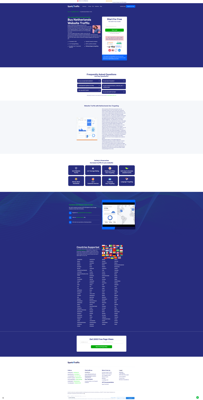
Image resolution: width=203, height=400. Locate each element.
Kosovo (103, 290)
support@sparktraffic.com (111, 95)
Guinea (103, 281)
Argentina (92, 261)
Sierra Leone (116, 311)
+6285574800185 (78, 379)
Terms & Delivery (122, 376)
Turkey (78, 320)
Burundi (78, 268)
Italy (78, 288)
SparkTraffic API (105, 384)
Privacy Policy (121, 378)
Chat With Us (87, 372)
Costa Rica (79, 272)
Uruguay (116, 322)
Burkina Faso (117, 266)
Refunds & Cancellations (124, 379)
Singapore (79, 313)
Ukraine (116, 320)
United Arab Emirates (81, 322)
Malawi (103, 295)
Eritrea (115, 275)
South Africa (92, 259)
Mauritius (104, 297)
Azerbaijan (92, 263)
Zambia (78, 326)
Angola (78, 261)
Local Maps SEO (105, 380)
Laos (91, 291)
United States (105, 322)
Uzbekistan (79, 324)
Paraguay (104, 306)
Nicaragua (104, 302)
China (78, 284)
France (115, 277)
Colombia (116, 270)
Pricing (89, 6)
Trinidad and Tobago (106, 318)
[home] (74, 6)
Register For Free (130, 6)
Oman (103, 304)
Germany (104, 279)
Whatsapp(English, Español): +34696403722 (90, 376)
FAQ (93, 6)
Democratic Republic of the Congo (82, 274)
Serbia (103, 311)
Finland (103, 277)
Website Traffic (105, 376)
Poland (91, 308)
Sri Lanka (104, 315)
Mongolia (91, 299)
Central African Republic (82, 270)
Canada (116, 268)
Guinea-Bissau (117, 281)
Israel (115, 286)
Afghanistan (79, 259)
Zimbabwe (92, 326)
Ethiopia (91, 277)
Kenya (91, 290)
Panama (78, 306)
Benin (91, 264)
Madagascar (92, 295)
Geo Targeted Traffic (106, 375)
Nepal (115, 300)
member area (122, 6)
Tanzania (116, 317)
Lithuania (79, 295)
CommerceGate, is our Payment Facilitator (91, 382)
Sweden (116, 315)
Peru (115, 306)
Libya (115, 293)
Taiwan (91, 317)
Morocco (116, 299)
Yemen (115, 324)
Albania (103, 259)
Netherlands (79, 302)
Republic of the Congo (81, 309)
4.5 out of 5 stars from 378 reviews (119, 2)
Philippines (79, 308)
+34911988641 (76, 374)
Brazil (91, 266)
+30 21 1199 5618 (77, 376)
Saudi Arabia (79, 311)
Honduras (92, 282)
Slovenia (103, 313)
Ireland (103, 286)
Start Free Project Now (101, 346)
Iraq (90, 286)
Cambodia (92, 268)
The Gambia (79, 279)
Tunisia (115, 318)
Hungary (116, 282)
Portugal (104, 308)
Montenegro (104, 299)
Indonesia (116, 284)
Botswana (79, 266)
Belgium (78, 264)
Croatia (91, 272)
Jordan (115, 288)
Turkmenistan (92, 320)
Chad (91, 270)
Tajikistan (104, 317)
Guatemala (92, 281)
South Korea (79, 315)
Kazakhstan (79, 290)
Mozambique (79, 300)
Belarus (115, 263)
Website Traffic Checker (107, 373)
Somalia (116, 313)
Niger (115, 302)
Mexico (115, 297)
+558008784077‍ (78, 377)
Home (69, 11)
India (103, 284)
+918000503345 (76, 381)
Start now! (114, 30)
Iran (78, 286)
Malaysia (116, 295)
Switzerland (79, 317)
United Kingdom (93, 322)
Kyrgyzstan (79, 291)
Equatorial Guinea (105, 275)
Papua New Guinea (93, 306)
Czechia (116, 272)
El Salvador (92, 275)
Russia (103, 309)
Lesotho (79, 293)
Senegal (91, 311)
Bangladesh (104, 263)
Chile (103, 270)
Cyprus (103, 272)
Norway (91, 304)
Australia (116, 261)
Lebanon (116, 291)
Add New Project (80, 217)
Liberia (103, 293)
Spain (91, 315)
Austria (78, 263)
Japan (103, 288)
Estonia (78, 277)
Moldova (79, 299)
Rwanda (116, 309)
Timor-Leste (92, 293)
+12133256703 (76, 372)
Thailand (79, 318)
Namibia (103, 300)
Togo (91, 318)
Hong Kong (104, 282)
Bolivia (103, 264)
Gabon (91, 284)
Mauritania (92, 297)
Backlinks (104, 378)
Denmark (91, 273)
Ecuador (103, 273)
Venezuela (92, 324)
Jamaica (91, 288)
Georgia (91, 279)
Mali (78, 297)
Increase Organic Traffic (107, 372)
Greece (78, 281)
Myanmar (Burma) (93, 300)
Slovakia (91, 313)
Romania (91, 309)
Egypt (115, 273)
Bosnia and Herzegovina (119, 264)
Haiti (78, 282)
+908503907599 (77, 383)
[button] (84, 6)
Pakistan (116, 304)
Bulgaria (103, 266)
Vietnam (103, 324)
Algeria (115, 259)
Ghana (115, 279)
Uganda (103, 320)
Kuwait (115, 290)
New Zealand (92, 302)
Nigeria (78, 304)
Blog (101, 6)
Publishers (97, 6)
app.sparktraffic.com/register (85, 212)
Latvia (103, 291)
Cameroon (104, 268)
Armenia (103, 261)
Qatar (115, 308)
